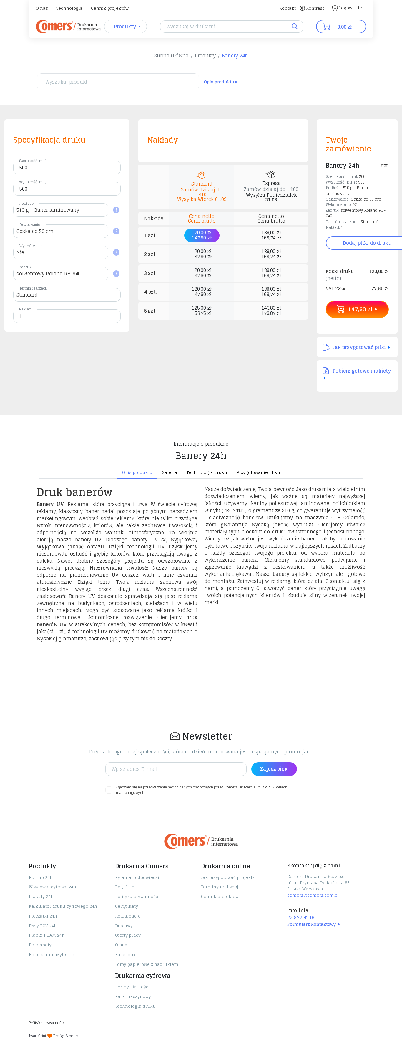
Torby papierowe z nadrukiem (146, 964)
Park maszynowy (133, 996)
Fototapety (40, 944)
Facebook (125, 954)
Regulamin (127, 886)
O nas (42, 8)
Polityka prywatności (137, 896)
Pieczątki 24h (43, 916)
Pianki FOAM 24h (47, 935)
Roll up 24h (41, 877)
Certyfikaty (126, 906)
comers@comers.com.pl (313, 895)
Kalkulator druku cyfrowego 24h (63, 906)
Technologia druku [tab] (207, 472)
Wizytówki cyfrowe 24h (52, 886)
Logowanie (350, 7)
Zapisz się (272, 769)
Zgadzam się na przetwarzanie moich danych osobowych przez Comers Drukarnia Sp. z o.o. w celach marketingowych (201, 790)
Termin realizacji (33, 288)
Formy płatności (132, 987)
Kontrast (314, 8)
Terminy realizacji (220, 886)
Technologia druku (135, 1006)
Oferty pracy (128, 935)
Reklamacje (128, 916)
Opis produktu (219, 81)
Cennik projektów (110, 8)
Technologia (69, 8)
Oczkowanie (29, 224)
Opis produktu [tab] (137, 472)
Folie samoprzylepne (51, 954)
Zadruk (25, 267)
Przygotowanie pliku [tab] (258, 472)
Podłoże (26, 203)
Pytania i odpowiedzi (137, 877)
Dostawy (124, 925)
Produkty (205, 56)
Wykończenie (30, 246)
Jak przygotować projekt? (227, 877)
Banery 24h (235, 56)
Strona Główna (171, 56)
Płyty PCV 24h (43, 925)
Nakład (25, 309)
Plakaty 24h (41, 896)
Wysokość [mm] (32, 182)
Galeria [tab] (169, 472)
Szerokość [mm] (32, 161)
